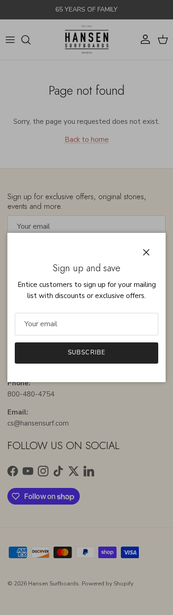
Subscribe (86, 352)
